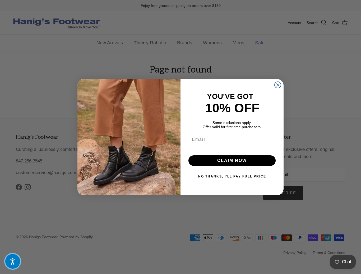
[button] (12, 261)
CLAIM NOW (232, 160)
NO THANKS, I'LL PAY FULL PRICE (232, 176)
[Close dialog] (278, 85)
